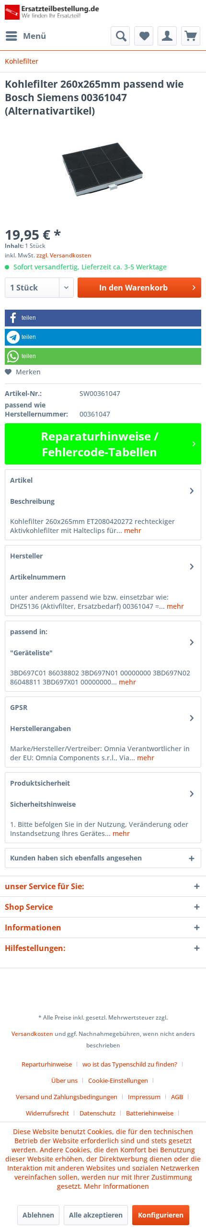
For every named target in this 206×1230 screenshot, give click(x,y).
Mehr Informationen (116, 1186)
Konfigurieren (160, 1214)
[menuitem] (25, 36)
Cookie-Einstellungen (118, 1080)
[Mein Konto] (167, 36)
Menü (34, 35)
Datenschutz (97, 1113)
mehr (131, 530)
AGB (177, 1096)
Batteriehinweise (149, 1113)
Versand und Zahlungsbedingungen (66, 1096)
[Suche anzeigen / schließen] (120, 36)
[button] (103, 318)
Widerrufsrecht (47, 1113)
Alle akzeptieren (96, 1214)
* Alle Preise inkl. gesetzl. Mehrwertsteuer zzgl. (103, 1017)
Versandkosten (32, 1034)
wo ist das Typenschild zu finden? (129, 1064)
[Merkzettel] (143, 36)
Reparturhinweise (47, 1064)
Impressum (144, 1096)
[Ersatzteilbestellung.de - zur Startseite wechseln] (54, 13)
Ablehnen (38, 1214)
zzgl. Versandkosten (64, 255)
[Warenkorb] (190, 36)
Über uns (64, 1080)
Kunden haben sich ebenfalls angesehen (76, 857)
